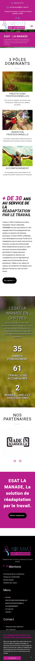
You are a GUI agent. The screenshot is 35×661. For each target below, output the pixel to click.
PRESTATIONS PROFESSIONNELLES (16, 589)
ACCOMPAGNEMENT (11, 595)
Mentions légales (8, 569)
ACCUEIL (8, 586)
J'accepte (12, 658)
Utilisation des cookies (10, 572)
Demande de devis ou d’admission (13, 563)
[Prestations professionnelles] (17, 81)
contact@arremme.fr (12, 625)
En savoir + (9, 280)
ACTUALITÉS (9, 598)
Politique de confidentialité (11, 566)
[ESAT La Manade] (17, 25)
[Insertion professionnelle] (17, 120)
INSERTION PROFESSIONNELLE (14, 592)
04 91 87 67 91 (10, 622)
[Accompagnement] (17, 156)
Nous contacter (17, 505)
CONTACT (8, 601)
